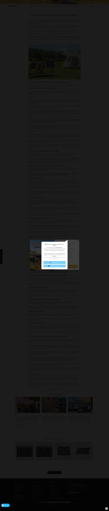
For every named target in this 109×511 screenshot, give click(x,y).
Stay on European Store (55, 265)
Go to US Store (55, 262)
